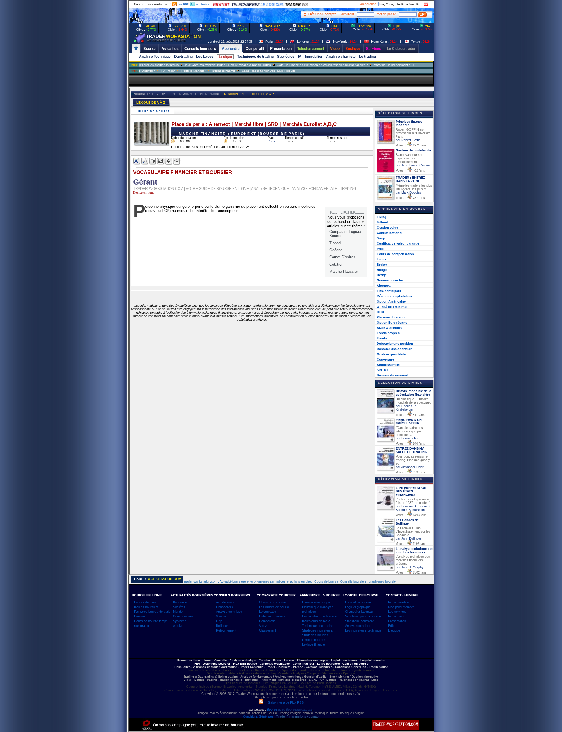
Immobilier (314, 56)
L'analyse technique (316, 602)
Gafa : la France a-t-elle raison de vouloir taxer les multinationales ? (307, 64)
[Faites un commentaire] (177, 161)
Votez (263, 625)
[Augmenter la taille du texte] (137, 161)
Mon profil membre (401, 607)
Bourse (272, 709)
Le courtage (267, 611)
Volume (221, 616)
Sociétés (179, 607)
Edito (391, 625)
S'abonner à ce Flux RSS (283, 702)
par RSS (183, 4)
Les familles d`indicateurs (320, 616)
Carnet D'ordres (342, 257)
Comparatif (267, 621)
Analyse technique (229, 611)
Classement (267, 630)
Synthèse (179, 621)
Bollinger (222, 625)
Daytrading (183, 56)
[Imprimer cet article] (153, 161)
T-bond (335, 243)
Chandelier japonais (359, 611)
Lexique (225, 57)
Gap (219, 621)
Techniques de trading (255, 56)
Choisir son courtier (273, 602)
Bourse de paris (145, 602)
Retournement (226, 630)
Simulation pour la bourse (363, 616)
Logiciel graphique (358, 607)
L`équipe (394, 630)
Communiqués (183, 616)
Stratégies (285, 56)
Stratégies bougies (315, 635)
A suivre (178, 625)
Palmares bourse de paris (152, 611)
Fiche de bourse (155, 111)
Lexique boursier (314, 639)
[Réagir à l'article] (169, 161)
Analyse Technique (155, 56)
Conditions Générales (258, 716)
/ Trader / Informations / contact (296, 716)
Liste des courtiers (272, 616)
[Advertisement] (93, 117)
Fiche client (396, 616)
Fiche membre (398, 602)
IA (299, 56)
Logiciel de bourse (358, 602)
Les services (397, 611)
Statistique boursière (359, 621)
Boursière (180, 602)
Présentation (397, 621)
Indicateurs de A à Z (316, 621)
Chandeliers (224, 607)
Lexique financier (314, 644)
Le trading (367, 56)
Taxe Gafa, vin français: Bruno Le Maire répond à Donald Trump (213, 64)
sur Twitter (202, 4)
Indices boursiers (146, 607)
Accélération (225, 602)
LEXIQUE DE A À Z (150, 102)
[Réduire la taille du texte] (145, 161)
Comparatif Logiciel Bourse (345, 233)
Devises (140, 616)
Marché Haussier (343, 271)
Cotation (336, 264)
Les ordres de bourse (274, 607)
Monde (178, 611)
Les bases (204, 56)
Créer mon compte (322, 14)
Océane (335, 250)
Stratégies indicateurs (317, 630)
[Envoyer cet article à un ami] (161, 161)
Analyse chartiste (341, 56)
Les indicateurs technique (363, 630)
